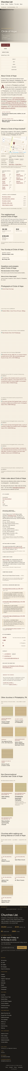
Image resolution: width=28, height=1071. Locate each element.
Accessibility (20, 1067)
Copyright (11, 1067)
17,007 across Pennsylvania (18, 99)
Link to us (3, 1023)
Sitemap (3, 1028)
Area (14, 64)
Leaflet (10, 152)
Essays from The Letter (6, 1015)
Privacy (15, 1067)
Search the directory (5, 969)
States (6, 4)
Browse (2, 4)
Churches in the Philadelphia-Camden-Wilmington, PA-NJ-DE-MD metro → (13, 666)
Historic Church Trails (6, 997)
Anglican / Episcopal (5, 978)
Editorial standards (5, 1040)
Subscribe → (22, 947)
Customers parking (4, 178)
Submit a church (4, 1033)
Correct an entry (4, 1038)
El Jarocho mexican (6, 200)
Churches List (3, 7)
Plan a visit (5, 45)
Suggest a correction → (13, 684)
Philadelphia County (11, 101)
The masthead (4, 1019)
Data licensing (4, 1026)
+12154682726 (7, 654)
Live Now (3, 995)
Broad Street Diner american (8, 198)
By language (4, 966)
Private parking (3, 175)
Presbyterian (4, 987)
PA (17, 7)
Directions (5, 52)
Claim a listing (4, 1035)
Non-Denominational (11, 7)
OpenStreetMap (15, 152)
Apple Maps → (12, 164)
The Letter (16, 4)
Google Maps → (18, 164)
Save (5, 48)
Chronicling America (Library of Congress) (13, 628)
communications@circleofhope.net (11, 658)
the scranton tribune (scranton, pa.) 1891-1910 (13, 588)
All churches (4, 960)
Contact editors (4, 1042)
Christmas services (5, 1005)
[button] (14, 143)
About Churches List (5, 1013)
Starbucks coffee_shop (7, 203)
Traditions (11, 4)
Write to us (3, 1021)
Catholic (3, 974)
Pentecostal (3, 989)
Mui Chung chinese (6, 196)
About (21, 4)
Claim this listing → (8, 682)
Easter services (4, 1007)
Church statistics (4, 1003)
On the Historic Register (6, 1001)
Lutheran (3, 980)
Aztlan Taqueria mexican (7, 205)
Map (14, 61)
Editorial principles (5, 1017)
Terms (7, 1067)
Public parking (5, 185)
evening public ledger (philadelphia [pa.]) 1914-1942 (14, 601)
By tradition (3, 964)
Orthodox (3, 976)
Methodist (3, 983)
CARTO (24, 152)
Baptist (2, 985)
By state (3, 962)
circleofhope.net (7, 656)
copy (8, 38)
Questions (14, 69)
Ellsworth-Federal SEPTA (19, 175)
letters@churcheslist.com (6, 1061)
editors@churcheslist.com (19, 487)
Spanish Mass (4, 999)
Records (14, 67)
